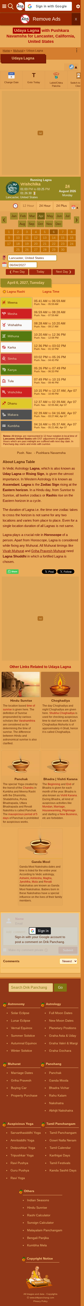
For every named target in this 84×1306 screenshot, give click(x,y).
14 (54, 237)
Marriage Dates (22, 1073)
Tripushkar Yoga (22, 1155)
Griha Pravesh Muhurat (48, 551)
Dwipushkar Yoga (23, 1147)
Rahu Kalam (58, 1095)
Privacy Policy (40, 1301)
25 (18, 249)
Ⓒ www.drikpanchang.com (40, 1297)
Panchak (55, 1073)
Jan (14, 216)
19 (27, 244)
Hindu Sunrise (37, 1207)
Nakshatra (56, 1103)
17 (9, 244)
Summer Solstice (23, 1035)
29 (54, 249)
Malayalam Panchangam (44, 1230)
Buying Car (19, 1088)
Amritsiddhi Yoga (22, 1140)
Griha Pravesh (21, 1080)
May (50, 216)
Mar (32, 216)
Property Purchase (24, 1095)
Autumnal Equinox (24, 1043)
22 (54, 244)
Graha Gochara (60, 1050)
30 (63, 249)
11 (27, 237)
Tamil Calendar (60, 1147)
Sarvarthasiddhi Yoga (26, 1132)
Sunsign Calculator (40, 1222)
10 (18, 237)
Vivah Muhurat (13, 551)
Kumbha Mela (37, 1245)
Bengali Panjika (38, 1238)
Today (40, 271)
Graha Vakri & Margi (63, 1043)
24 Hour (45, 205)
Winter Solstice (21, 1050)
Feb (23, 216)
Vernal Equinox (21, 1028)
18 (18, 244)
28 (45, 249)
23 (63, 244)
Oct (40, 224)
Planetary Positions (62, 1028)
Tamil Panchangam (63, 1132)
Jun (59, 216)
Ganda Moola (58, 1080)
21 (45, 244)
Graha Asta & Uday (62, 1035)
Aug (22, 224)
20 (36, 244)
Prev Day (17, 271)
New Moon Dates (61, 1020)
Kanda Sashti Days (63, 1170)
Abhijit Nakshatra (61, 1110)
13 (45, 237)
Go (60, 987)
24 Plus (61, 205)
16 (71, 237)
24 (71, 244)
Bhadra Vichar (59, 1088)
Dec (58, 224)
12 (36, 237)
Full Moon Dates (60, 1013)
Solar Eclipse (20, 1013)
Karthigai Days (60, 1155)
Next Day (63, 271)
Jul (67, 216)
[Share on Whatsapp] (12, 571)
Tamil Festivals (60, 1163)
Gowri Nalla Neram (63, 1140)
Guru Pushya (20, 1170)
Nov (49, 224)
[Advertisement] (42, 133)
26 (27, 249)
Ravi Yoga (18, 1178)
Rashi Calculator (38, 1215)
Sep (31, 224)
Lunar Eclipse (20, 1020)
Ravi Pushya (19, 1163)
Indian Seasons (38, 1200)
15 (63, 237)
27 (36, 249)
